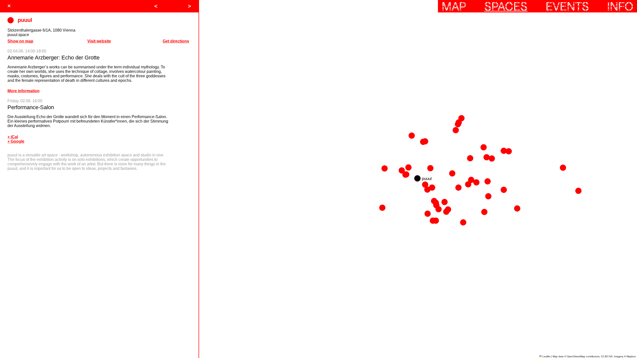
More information (23, 91)
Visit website (99, 41)
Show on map (20, 41)
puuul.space (18, 35)
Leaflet (546, 356)
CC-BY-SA (607, 356)
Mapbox (631, 356)
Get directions (176, 41)
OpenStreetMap (576, 356)
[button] (488, 196)
